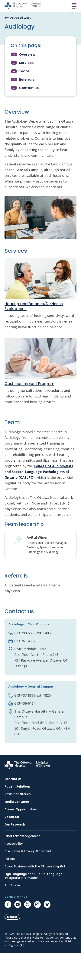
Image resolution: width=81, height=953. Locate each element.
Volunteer (12, 817)
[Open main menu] (74, 6)
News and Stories (18, 794)
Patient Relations (18, 787)
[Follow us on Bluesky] (47, 904)
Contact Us (13, 779)
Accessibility (14, 844)
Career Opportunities (21, 809)
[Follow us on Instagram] (37, 904)
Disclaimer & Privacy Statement (28, 851)
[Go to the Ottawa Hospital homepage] (23, 5)
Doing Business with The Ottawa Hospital (35, 866)
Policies (10, 859)
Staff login (12, 885)
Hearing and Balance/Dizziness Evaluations (34, 306)
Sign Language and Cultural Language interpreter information (33, 876)
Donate (12, 917)
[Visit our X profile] (27, 904)
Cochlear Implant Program (29, 383)
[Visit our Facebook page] (8, 904)
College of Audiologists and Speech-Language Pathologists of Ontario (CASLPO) (39, 472)
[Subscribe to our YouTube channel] (17, 904)
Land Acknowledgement (22, 836)
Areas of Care (20, 18)
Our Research (15, 824)
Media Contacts (17, 802)
